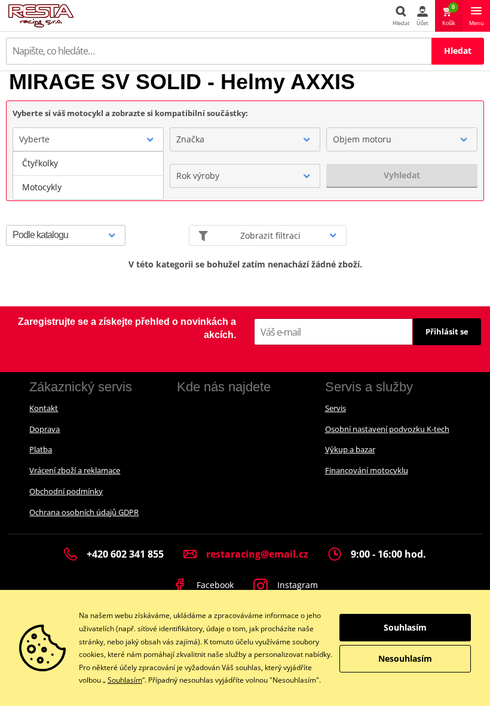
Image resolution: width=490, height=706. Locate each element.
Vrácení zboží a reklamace (74, 470)
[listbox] (88, 175)
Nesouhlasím (405, 658)
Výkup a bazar (350, 449)
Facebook (214, 585)
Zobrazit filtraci (270, 235)
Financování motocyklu (366, 470)
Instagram (296, 585)
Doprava (44, 429)
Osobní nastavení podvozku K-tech (387, 429)
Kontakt (43, 408)
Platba (40, 449)
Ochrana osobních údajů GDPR (84, 512)
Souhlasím (125, 680)
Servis (335, 408)
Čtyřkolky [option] (40, 163)
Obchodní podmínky (66, 491)
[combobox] (88, 139)
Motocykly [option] (42, 187)
